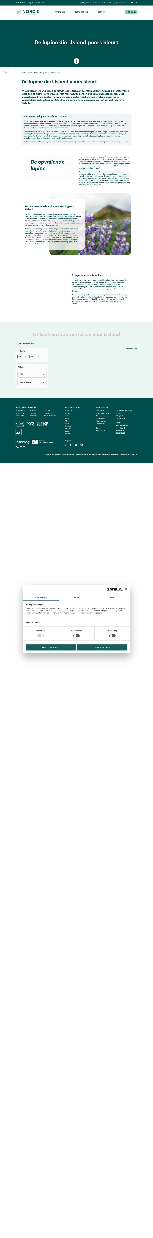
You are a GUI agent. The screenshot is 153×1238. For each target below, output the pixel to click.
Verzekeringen (104, 454)
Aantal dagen (25, 382)
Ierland (67, 418)
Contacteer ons (38, 3)
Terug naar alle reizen (26, 343)
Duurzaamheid (49, 413)
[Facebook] (70, 445)
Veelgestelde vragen (117, 454)
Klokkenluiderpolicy (50, 416)
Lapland (67, 423)
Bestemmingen (81, 12)
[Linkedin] (76, 445)
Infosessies (33, 413)
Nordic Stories (20, 411)
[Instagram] (65, 445)
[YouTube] (81, 445)
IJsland (42, 90)
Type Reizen (60, 12)
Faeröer (67, 413)
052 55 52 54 (100, 423)
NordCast (33, 411)
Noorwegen (68, 426)
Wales (67, 431)
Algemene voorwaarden (89, 454)
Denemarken (69, 411)
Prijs (21, 374)
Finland (67, 416)
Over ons (47, 411)
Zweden (67, 434)
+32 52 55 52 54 (21, 3)
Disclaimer (65, 454)
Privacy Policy (75, 454)
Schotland (68, 428)
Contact (101, 12)
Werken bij (33, 416)
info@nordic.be (101, 421)
